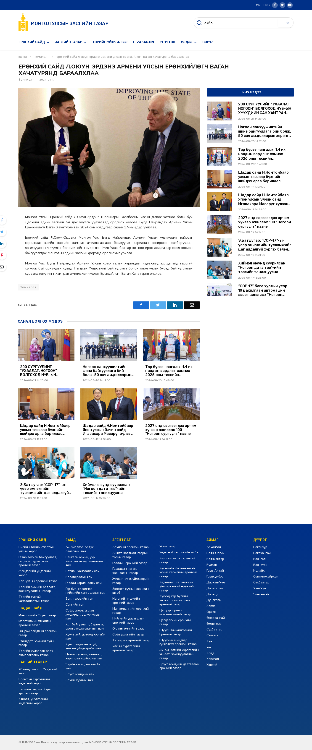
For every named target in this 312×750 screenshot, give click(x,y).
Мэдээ (186, 42)
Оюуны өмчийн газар (128, 628)
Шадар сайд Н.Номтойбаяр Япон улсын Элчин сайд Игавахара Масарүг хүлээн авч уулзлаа (108, 430)
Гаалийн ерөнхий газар (129, 563)
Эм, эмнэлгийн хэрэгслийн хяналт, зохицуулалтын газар (179, 654)
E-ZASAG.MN (143, 42)
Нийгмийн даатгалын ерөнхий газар (128, 620)
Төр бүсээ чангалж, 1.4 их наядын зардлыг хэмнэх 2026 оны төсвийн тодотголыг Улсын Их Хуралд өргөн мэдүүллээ (169, 371)
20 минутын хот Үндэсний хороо (38, 671)
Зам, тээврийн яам (79, 598)
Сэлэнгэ (212, 635)
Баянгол (259, 559)
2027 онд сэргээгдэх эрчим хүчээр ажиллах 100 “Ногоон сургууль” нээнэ (170, 430)
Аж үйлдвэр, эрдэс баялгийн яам (80, 549)
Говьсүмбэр (215, 576)
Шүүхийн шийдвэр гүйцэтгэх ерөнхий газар (178, 642)
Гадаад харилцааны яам (84, 583)
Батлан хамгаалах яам (83, 571)
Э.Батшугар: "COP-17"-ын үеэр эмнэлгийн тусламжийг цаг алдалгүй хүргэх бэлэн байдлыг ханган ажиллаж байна (44, 489)
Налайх (258, 570)
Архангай (213, 547)
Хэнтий (211, 665)
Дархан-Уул (215, 582)
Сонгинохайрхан (265, 576)
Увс (209, 647)
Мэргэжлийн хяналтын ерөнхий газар (36, 623)
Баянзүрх (260, 565)
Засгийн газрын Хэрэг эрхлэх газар (35, 691)
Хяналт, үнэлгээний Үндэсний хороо (33, 701)
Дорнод (212, 594)
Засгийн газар (68, 42)
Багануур (260, 547)
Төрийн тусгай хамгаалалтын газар (34, 599)
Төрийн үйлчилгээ (109, 42)
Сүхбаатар (214, 629)
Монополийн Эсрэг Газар (37, 615)
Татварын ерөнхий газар (131, 640)
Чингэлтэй (261, 594)
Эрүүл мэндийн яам (80, 674)
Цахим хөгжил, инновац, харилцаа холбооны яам (84, 656)
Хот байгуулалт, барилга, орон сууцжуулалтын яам (85, 626)
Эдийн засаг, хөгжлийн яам (83, 666)
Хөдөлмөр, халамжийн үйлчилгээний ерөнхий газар (176, 586)
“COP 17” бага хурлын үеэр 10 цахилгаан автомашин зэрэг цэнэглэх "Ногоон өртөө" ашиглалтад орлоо (262, 290)
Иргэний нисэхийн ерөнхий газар (126, 600)
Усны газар (167, 546)
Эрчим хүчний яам (79, 680)
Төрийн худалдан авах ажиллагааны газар (36, 653)
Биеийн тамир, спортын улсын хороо (36, 549)
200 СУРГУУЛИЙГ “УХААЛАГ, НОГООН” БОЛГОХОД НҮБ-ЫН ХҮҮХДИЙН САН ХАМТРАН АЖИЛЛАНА (44, 371)
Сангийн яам (75, 604)
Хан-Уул (259, 588)
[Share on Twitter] (158, 305)
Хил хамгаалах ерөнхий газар (177, 560)
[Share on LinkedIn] (175, 305)
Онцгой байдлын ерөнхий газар (38, 633)
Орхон (211, 612)
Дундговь (213, 600)
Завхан (211, 606)
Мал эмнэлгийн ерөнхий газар (130, 610)
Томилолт (26, 79)
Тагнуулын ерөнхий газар (38, 581)
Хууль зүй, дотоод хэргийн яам (86, 636)
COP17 (207, 42)
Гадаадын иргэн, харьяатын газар (125, 571)
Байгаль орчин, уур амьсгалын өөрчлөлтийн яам (84, 561)
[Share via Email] (192, 305)
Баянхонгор (215, 559)
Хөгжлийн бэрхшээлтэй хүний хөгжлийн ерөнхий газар (178, 572)
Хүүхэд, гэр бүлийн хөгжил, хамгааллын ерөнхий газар (174, 600)
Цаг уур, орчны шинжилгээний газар (175, 612)
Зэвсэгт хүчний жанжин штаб (130, 591)
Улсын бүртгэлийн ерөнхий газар (126, 648)
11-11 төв (167, 42)
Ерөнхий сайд (32, 42)
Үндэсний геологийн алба (178, 552)
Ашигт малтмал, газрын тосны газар (130, 555)
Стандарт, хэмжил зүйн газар (36, 643)
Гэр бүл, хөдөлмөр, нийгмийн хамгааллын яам (86, 591)
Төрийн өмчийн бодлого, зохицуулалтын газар (37, 589)
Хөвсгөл (212, 659)
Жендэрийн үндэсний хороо (35, 573)
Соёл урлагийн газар (128, 634)
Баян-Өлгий (215, 553)
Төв (209, 641)
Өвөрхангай (215, 618)
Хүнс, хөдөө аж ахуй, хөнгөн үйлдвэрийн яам (83, 646)
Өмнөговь (214, 624)
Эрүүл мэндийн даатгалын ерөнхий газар (179, 666)
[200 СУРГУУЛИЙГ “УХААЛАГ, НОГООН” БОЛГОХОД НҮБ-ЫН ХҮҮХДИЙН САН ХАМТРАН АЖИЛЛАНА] (46, 345)
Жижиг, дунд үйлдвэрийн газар (131, 581)
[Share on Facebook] (141, 305)
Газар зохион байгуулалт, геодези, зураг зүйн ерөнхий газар (38, 561)
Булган (211, 565)
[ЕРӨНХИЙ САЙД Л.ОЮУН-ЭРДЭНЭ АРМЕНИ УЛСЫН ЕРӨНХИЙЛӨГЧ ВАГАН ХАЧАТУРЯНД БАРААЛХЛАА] (109, 147)
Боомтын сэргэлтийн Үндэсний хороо (34, 681)
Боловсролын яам (79, 577)
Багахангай (262, 553)
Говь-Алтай (215, 570)
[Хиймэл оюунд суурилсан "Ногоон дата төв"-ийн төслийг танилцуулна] (108, 463)
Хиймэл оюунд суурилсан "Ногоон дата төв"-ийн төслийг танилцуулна (106, 489)
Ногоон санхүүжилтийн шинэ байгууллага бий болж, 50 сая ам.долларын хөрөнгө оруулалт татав (107, 371)
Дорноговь (214, 588)
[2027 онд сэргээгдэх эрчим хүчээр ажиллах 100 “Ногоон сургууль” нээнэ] (171, 404)
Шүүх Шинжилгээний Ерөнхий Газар (175, 632)
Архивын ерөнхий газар (130, 547)
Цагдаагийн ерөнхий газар (175, 622)
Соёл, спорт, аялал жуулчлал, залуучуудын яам (83, 614)
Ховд (210, 653)
